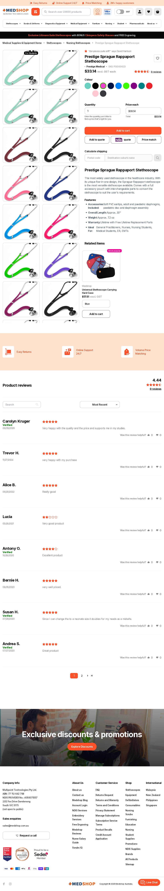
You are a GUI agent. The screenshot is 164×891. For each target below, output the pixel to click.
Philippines (152, 800)
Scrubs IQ (77, 847)
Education (130, 824)
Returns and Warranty (107, 800)
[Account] (140, 12)
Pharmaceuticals (137, 23)
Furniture (96, 23)
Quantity (90, 104)
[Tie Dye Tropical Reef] (88, 93)
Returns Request (104, 795)
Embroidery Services (78, 817)
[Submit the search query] (45, 13)
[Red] (149, 86)
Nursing (108, 23)
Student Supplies (130, 836)
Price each (132, 104)
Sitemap (129, 864)
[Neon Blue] (118, 86)
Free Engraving (80, 824)
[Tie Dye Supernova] (157, 86)
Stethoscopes (12, 23)
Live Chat (152, 882)
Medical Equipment (79, 23)
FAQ (98, 789)
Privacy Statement (105, 810)
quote (127, 139)
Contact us (78, 795)
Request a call (28, 835)
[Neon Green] (126, 86)
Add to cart (123, 130)
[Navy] (111, 86)
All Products (131, 859)
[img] (49, 422)
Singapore (151, 805)
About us (151, 23)
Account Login (79, 805)
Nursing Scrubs (129, 812)
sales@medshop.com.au (16, 825)
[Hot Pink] (103, 86)
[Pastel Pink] (95, 93)
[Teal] (141, 86)
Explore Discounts (82, 746)
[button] (142, 71)
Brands (129, 854)
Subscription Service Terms (106, 822)
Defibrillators (132, 800)
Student (120, 23)
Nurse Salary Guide (79, 840)
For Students (31, 53)
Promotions (131, 843)
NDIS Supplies (132, 849)
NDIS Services (79, 810)
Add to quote (97, 139)
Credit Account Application (103, 836)
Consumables (132, 805)
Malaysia (151, 789)
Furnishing (131, 819)
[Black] (95, 86)
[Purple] (134, 86)
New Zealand (153, 795)
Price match (149, 139)
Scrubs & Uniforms (32, 23)
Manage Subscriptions (108, 815)
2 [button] (82, 675)
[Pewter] (103, 93)
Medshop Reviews (77, 831)
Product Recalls (104, 829)
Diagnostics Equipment (55, 23)
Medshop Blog (80, 800)
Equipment (131, 795)
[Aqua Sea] (88, 86)
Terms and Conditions (107, 805)
